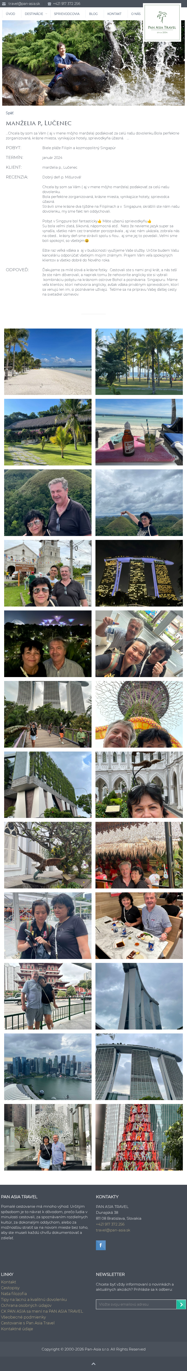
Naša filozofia (14, 1293)
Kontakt (8, 1282)
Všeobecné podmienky (23, 1317)
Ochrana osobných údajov (26, 1305)
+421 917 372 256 (66, 3)
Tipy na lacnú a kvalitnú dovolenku (34, 1299)
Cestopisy (10, 1288)
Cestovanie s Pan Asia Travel (28, 1323)
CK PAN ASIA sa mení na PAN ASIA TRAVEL (42, 1311)
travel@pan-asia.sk (24, 3)
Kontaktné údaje (17, 1329)
